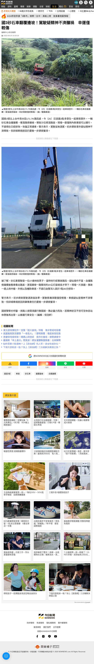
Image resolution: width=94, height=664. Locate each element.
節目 (77, 6)
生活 (54, 6)
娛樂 (29, 6)
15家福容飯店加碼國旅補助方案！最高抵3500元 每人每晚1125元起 (47, 452)
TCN (50, 11)
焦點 (3, 6)
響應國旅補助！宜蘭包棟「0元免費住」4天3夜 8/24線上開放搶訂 (16, 422)
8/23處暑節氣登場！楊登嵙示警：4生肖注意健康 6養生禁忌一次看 (16, 523)
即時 (10, 6)
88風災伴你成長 (27, 11)
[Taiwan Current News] (76, 2)
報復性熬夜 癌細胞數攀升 (15, 451)
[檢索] (86, 2)
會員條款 (37, 627)
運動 (35, 6)
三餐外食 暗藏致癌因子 (59, 492)
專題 (22, 6)
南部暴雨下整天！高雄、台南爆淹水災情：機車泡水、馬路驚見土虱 (46, 553)
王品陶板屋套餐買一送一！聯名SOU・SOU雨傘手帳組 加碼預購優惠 (24, 493)
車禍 (18, 373)
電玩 (61, 6)
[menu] (92, 6)
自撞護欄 (52, 373)
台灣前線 (61, 11)
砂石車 (27, 373)
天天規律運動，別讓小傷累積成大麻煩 (76, 421)
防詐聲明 (30, 623)
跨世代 (41, 11)
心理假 (72, 11)
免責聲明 (40, 623)
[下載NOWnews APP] (81, 2)
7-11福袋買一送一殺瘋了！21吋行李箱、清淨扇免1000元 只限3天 (77, 553)
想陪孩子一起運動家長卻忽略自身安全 (20, 593)
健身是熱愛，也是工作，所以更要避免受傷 (16, 553)
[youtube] (55, 636)
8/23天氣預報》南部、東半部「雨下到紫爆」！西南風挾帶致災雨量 (76, 452)
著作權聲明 (62, 623)
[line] (49, 636)
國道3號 (7, 373)
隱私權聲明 (51, 623)
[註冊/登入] (91, 2)
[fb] (37, 636)
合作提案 (56, 627)
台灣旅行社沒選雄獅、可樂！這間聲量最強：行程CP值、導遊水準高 (47, 422)
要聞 (16, 6)
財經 (48, 6)
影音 (71, 6)
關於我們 (47, 627)
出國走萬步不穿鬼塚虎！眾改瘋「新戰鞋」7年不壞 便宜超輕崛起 (46, 523)
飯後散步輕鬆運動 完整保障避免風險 (77, 522)
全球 (41, 6)
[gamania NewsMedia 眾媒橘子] (47, 647)
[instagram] (43, 636)
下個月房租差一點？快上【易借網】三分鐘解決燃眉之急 (69, 594)
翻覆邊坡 (39, 373)
